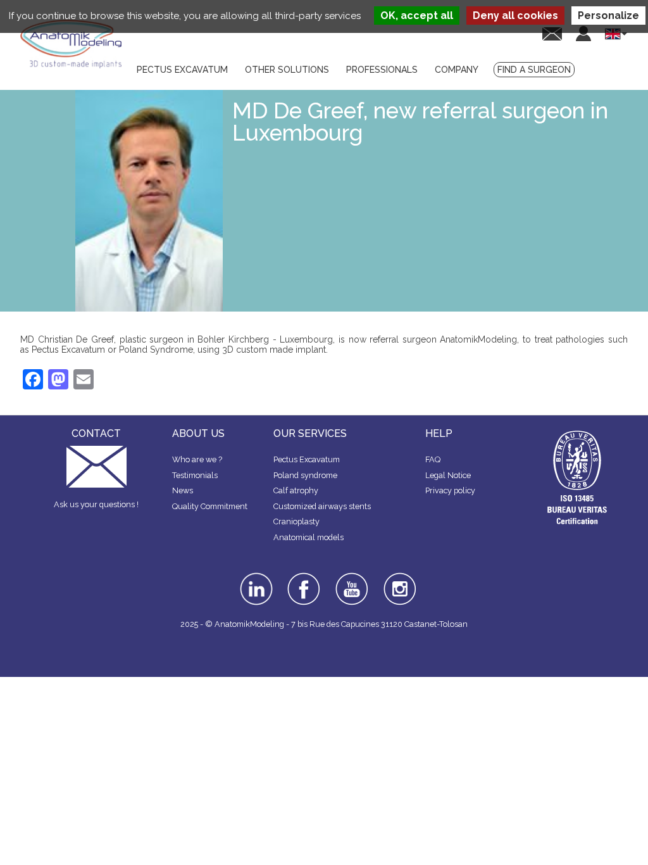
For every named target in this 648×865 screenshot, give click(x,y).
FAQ (432, 459)
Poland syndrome (305, 475)
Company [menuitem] (456, 70)
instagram (398, 581)
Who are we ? (197, 459)
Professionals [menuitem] (382, 70)
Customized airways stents (322, 506)
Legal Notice (448, 475)
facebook (303, 576)
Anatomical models (308, 537)
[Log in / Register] (583, 33)
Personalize (608, 15)
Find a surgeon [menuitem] (534, 70)
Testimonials (195, 475)
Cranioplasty (296, 521)
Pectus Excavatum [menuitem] (182, 70)
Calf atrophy (295, 490)
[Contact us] (552, 33)
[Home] (71, 44)
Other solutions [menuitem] (287, 70)
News (182, 490)
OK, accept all (416, 15)
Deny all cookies (515, 15)
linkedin (255, 576)
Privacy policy (450, 490)
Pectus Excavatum (306, 459)
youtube (350, 576)
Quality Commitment (209, 506)
